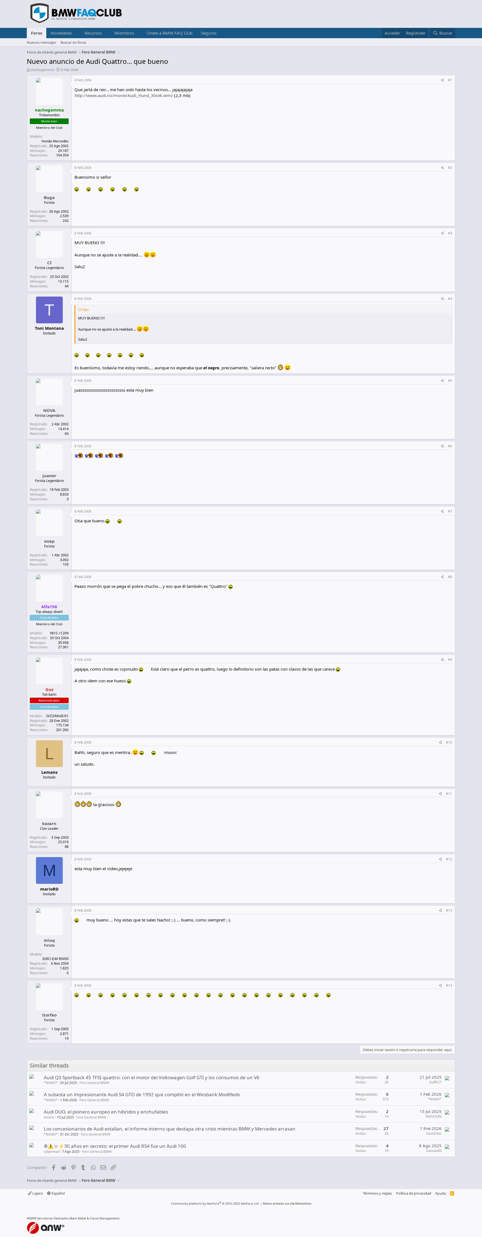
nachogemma (42, 69)
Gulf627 (435, 1082)
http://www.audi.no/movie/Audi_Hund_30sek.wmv (123, 95)
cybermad (51, 1151)
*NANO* (50, 1082)
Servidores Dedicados (53, 1218)
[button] (76, 33)
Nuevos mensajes (41, 42)
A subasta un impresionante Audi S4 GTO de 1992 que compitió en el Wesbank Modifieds (142, 1094)
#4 (450, 298)
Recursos (93, 33)
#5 (450, 380)
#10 (449, 742)
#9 (450, 659)
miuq (49, 940)
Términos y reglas (377, 1193)
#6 (450, 446)
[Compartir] (442, 80)
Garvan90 (434, 1150)
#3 (450, 233)
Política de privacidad (413, 1193)
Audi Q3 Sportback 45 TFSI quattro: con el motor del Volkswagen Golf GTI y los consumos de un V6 (151, 1077)
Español (58, 1193)
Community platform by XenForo (215, 1203)
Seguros (208, 33)
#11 (449, 793)
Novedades (61, 33)
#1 (450, 80)
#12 (449, 859)
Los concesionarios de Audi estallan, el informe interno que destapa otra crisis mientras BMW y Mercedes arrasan (169, 1129)
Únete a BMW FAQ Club (169, 33)
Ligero (37, 1193)
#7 (450, 511)
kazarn (49, 823)
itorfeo (49, 1015)
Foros (36, 33)
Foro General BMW (94, 1082)
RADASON (434, 1116)
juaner (49, 475)
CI (49, 262)
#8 (450, 576)
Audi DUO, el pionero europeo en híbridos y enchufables (106, 1112)
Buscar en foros (73, 42)
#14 (449, 985)
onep (49, 541)
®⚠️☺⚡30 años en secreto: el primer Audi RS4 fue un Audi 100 (115, 1146)
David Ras (434, 1133)
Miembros (124, 33)
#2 (450, 167)
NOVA (49, 410)
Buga (49, 197)
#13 (449, 910)
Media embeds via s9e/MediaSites (287, 1203)
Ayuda (440, 1193)
